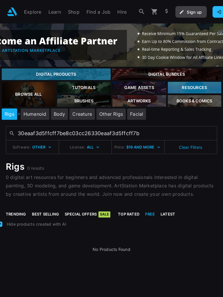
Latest (168, 214)
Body (59, 114)
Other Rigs (111, 114)
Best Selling (45, 214)
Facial (136, 114)
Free (150, 214)
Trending (16, 214)
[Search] (141, 12)
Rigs (9, 114)
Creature (82, 114)
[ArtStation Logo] (12, 11)
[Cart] (154, 12)
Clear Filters (190, 147)
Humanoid (35, 114)
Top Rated (128, 214)
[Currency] (167, 12)
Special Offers (87, 214)
